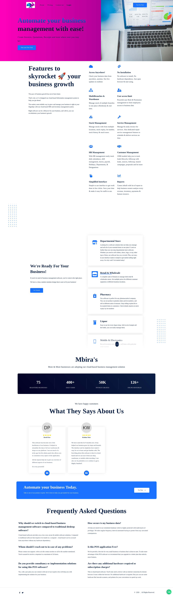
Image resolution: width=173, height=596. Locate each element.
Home (42, 5)
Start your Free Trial (27, 47)
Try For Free (140, 5)
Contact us (59, 5)
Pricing (50, 5)
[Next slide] (117, 344)
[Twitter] (22, 593)
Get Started (36, 290)
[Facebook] (19, 593)
